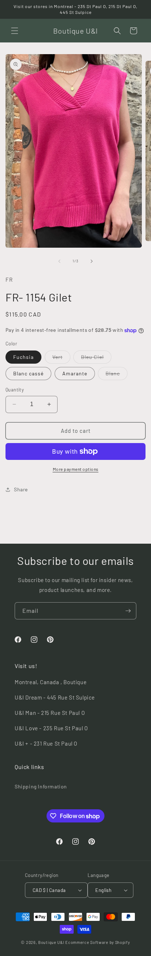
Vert (61, 358)
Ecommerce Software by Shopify (97, 942)
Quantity (14, 390)
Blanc (117, 375)
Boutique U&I (51, 942)
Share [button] (21, 489)
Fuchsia (23, 357)
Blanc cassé (28, 373)
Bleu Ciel (96, 358)
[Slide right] (92, 261)
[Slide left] (59, 261)
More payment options (76, 469)
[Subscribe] (128, 610)
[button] (15, 31)
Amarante (74, 373)
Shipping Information (41, 786)
